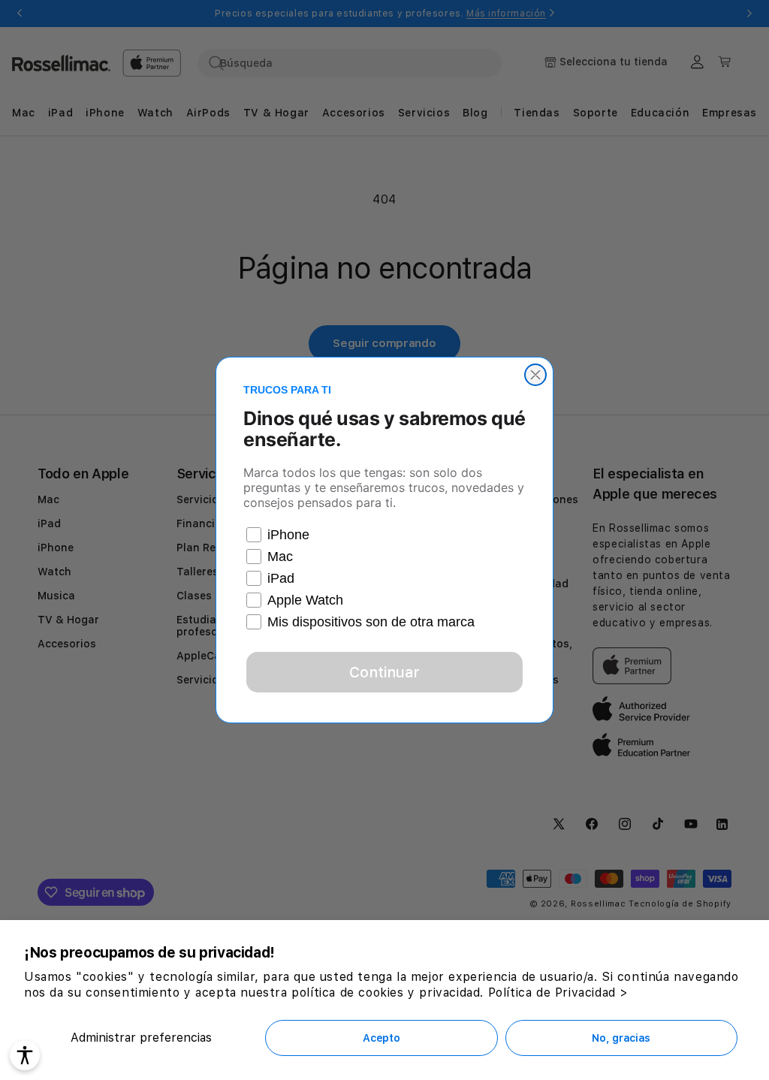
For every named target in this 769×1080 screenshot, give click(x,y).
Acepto (381, 1038)
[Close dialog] (535, 374)
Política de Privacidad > (558, 992)
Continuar (384, 672)
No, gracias (621, 1038)
